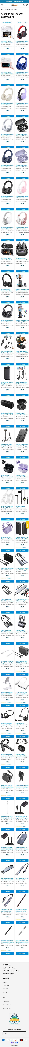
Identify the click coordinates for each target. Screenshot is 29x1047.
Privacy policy (6, 1001)
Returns (4, 982)
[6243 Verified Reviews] (14, 1024)
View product (7, 54)
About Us (5, 992)
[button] (1, 5)
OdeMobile (16, 1045)
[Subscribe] (24, 1033)
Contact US (5, 989)
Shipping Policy (6, 985)
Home (2, 9)
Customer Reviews (7, 1005)
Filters (19, 22)
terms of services (6, 1008)
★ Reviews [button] (27, 524)
